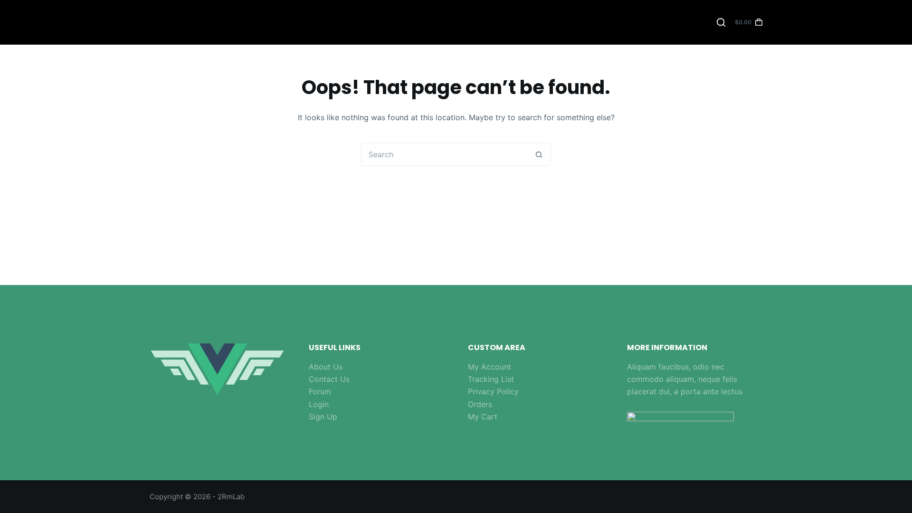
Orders (480, 404)
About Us (325, 366)
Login (319, 404)
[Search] (721, 22)
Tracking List (491, 379)
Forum (320, 391)
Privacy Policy (493, 391)
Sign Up (323, 416)
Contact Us (329, 379)
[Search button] (539, 154)
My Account (489, 366)
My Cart (482, 416)
